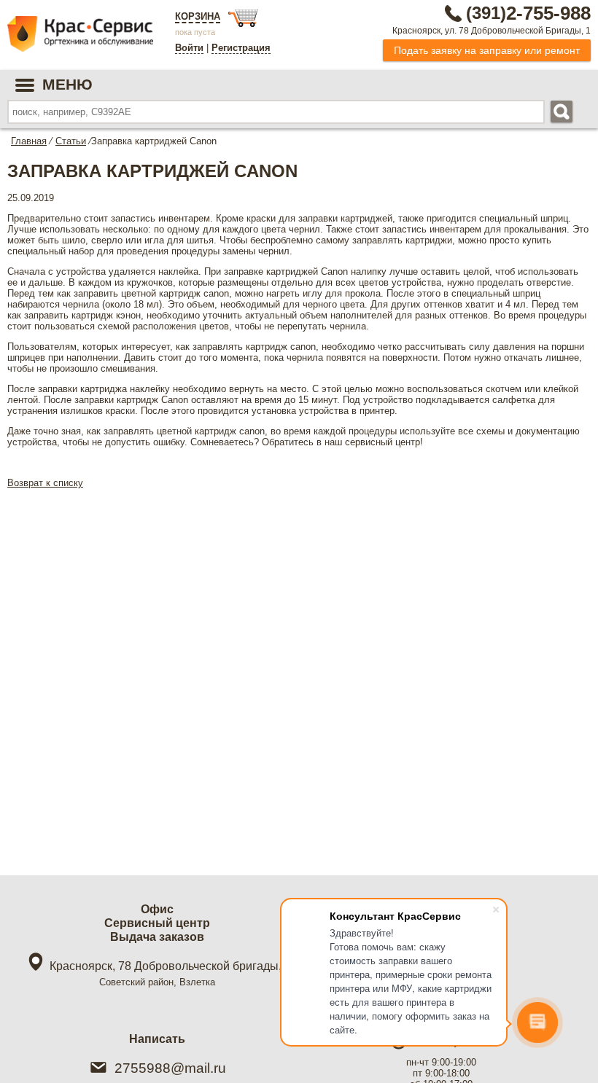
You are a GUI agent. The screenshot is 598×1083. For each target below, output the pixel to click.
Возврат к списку (45, 482)
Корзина (197, 16)
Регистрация (241, 47)
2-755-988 (528, 13)
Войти (189, 47)
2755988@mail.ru (170, 1068)
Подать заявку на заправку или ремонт (487, 50)
